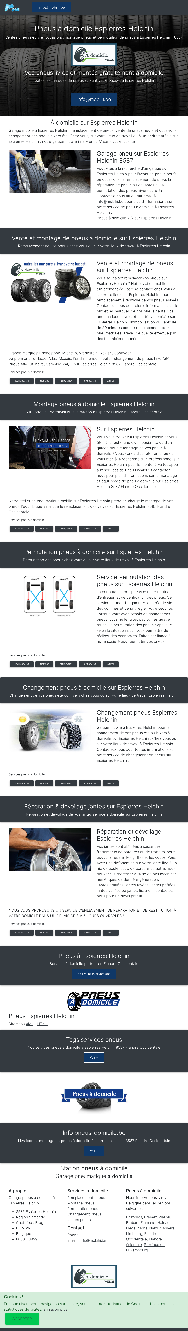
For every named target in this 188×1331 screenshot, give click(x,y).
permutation (66, 381)
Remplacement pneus (86, 1197)
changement (90, 381)
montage (44, 381)
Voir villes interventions (94, 974)
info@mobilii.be (51, 7)
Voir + (94, 1057)
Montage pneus (81, 1203)
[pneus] (12, 8)
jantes (110, 381)
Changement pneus (84, 1214)
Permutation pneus (83, 1208)
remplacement (22, 381)
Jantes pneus (79, 1219)
